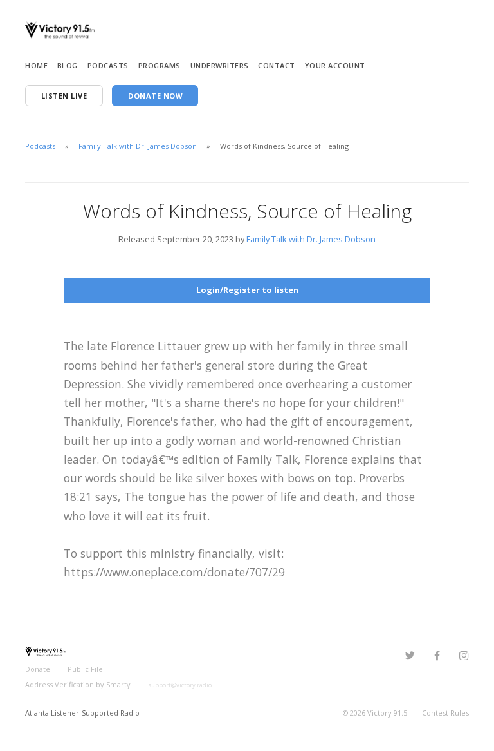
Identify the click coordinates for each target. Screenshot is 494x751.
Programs (159, 65)
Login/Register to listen (247, 290)
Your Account (335, 65)
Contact (276, 65)
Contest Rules (445, 713)
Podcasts (108, 65)
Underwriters (219, 65)
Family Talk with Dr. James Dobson (137, 146)
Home (36, 65)
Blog (67, 65)
